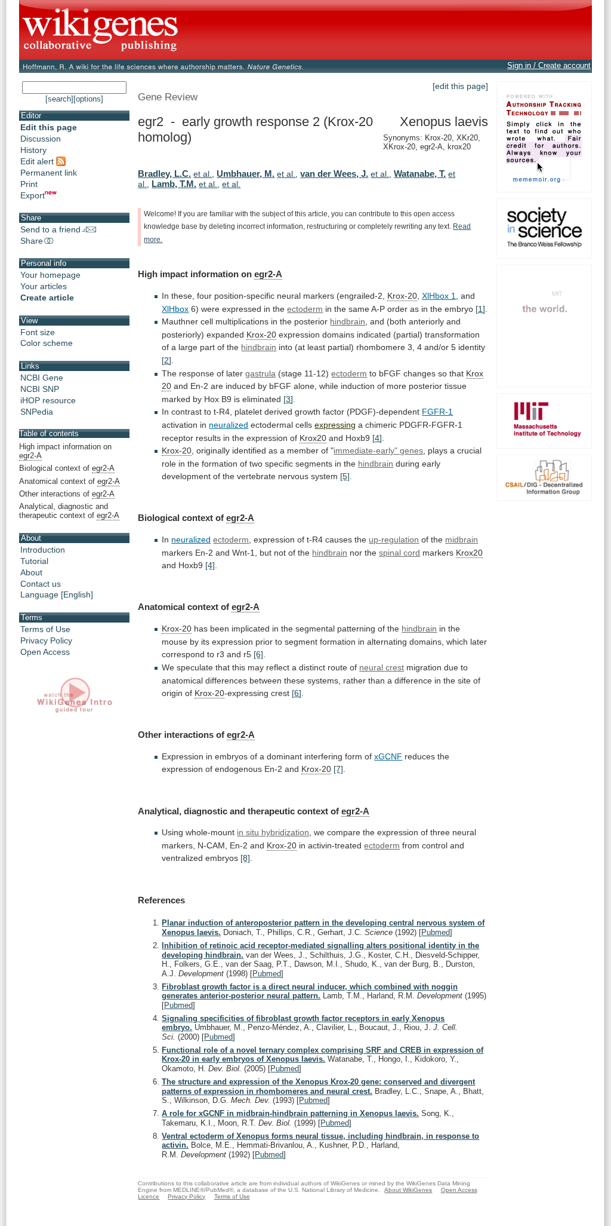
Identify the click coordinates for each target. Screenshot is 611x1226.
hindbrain (347, 321)
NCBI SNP (39, 389)
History (33, 150)
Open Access (45, 652)
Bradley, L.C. (164, 173)
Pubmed (435, 932)
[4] (377, 438)
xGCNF (388, 756)
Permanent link (48, 172)
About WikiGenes (408, 1190)
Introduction (42, 549)
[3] (288, 399)
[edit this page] (460, 86)
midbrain (461, 539)
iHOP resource (48, 400)
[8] (245, 858)
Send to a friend (50, 229)
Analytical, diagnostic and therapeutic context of (69, 511)
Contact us (40, 584)
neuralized (228, 425)
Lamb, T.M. (174, 184)
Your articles (43, 286)
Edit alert (38, 161)
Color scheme (46, 343)
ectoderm (305, 309)
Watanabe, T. (420, 173)
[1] (480, 309)
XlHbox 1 (439, 296)
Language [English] (56, 594)
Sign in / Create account (549, 65)
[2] (166, 360)
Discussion (40, 138)
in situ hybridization (273, 832)
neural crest (381, 667)
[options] (88, 98)
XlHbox (175, 309)
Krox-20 (402, 296)
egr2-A (268, 274)
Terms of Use (45, 629)
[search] (59, 98)
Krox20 (313, 438)
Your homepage (50, 275)
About (31, 572)
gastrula (260, 373)
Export (32, 195)
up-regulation (394, 539)
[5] (345, 476)
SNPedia (36, 411)
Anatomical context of (69, 481)
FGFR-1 (437, 411)
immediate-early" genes (378, 450)
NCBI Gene (41, 377)
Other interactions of (67, 493)
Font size (37, 332)
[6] (258, 654)
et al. (202, 174)
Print (29, 184)
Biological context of (67, 468)
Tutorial (34, 561)
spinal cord (399, 552)
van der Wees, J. (334, 173)
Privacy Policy (46, 640)
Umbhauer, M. (245, 173)
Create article (47, 297)
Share (31, 241)
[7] (338, 769)
